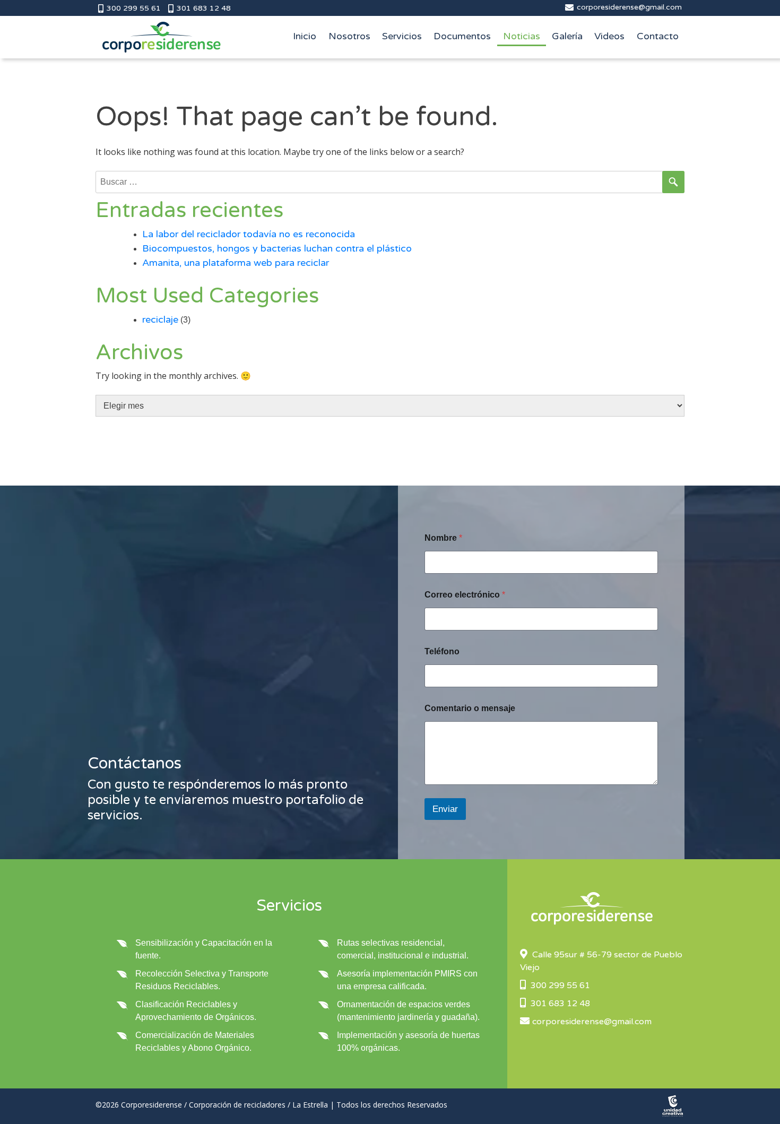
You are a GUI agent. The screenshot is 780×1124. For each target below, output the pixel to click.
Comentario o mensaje (469, 708)
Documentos (462, 36)
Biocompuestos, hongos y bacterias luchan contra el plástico (277, 248)
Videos (609, 36)
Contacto (658, 36)
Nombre (443, 537)
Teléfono (442, 651)
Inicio (304, 36)
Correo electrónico (464, 594)
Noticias (521, 36)
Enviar (445, 809)
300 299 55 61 (133, 8)
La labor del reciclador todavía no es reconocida (248, 234)
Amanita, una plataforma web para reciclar (235, 263)
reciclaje (160, 319)
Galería (567, 36)
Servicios (402, 36)
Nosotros (349, 36)
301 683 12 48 (203, 8)
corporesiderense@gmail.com (628, 7)
